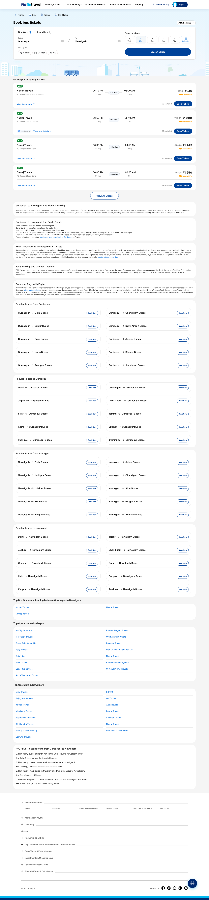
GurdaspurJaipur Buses (33, 325)
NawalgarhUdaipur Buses (34, 488)
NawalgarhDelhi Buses (33, 462)
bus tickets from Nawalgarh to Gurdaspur (56, 237)
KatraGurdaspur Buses (33, 426)
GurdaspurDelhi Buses (33, 312)
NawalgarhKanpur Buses (34, 514)
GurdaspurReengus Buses (35, 365)
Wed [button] (163, 41)
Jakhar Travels (22, 705)
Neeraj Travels (113, 607)
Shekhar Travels (113, 717)
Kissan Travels (22, 607)
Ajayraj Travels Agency (26, 730)
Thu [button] (174, 41)
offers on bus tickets (32, 290)
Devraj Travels (22, 614)
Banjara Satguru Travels (117, 630)
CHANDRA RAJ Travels (117, 669)
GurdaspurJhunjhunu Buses (127, 365)
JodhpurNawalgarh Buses (34, 549)
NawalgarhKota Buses (32, 501)
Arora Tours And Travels (27, 675)
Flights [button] (20, 15)
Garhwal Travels (23, 737)
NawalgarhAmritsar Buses (125, 514)
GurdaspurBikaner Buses (125, 352)
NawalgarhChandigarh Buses (127, 475)
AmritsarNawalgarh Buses (125, 589)
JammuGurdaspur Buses (125, 413)
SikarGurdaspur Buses (33, 413)
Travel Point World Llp (26, 643)
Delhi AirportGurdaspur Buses (128, 400)
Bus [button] (34, 15)
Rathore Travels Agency (117, 662)
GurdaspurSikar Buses (33, 339)
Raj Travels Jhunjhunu (26, 717)
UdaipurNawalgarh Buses (34, 563)
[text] (104, 14)
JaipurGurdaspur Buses (33, 400)
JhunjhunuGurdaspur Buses (127, 439)
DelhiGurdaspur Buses (33, 387)
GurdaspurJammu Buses (125, 339)
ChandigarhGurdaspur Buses (127, 387)
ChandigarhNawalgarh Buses (127, 549)
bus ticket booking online (108, 257)
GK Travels (111, 698)
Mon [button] (141, 41)
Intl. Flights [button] (63, 15)
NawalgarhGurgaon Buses (125, 501)
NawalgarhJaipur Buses (124, 462)
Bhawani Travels (114, 643)
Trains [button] (47, 15)
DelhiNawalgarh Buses (33, 536)
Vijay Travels (22, 649)
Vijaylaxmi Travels (24, 711)
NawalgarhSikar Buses (123, 488)
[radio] (25, 32)
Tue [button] (152, 41)
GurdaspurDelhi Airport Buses (128, 325)
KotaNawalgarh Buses (32, 576)
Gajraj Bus (20, 656)
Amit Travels (21, 662)
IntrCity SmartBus (24, 630)
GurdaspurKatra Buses (33, 352)
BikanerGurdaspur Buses (125, 426)
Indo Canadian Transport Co (119, 649)
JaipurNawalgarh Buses (124, 536)
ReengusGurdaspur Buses (35, 439)
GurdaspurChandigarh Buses (127, 312)
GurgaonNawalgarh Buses (125, 576)
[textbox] (41, 41)
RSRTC (109, 692)
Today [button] (130, 41)
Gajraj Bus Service (24, 669)
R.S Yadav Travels (24, 637)
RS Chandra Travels (25, 724)
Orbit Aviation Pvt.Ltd (116, 637)
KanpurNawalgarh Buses (34, 589)
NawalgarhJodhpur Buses (34, 475)
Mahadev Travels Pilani (117, 730)
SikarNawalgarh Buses (123, 563)
